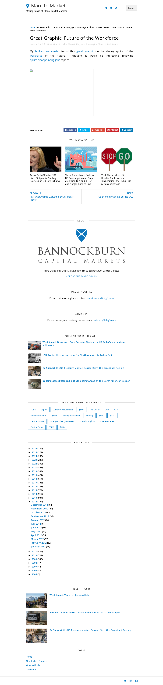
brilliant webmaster (47, 51)
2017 (34, 482)
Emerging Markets (71, 415)
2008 (34, 562)
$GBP (54, 415)
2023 (34, 459)
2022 (34, 463)
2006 (34, 570)
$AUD (101, 415)
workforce (36, 55)
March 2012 (37, 539)
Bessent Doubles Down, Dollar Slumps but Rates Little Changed (85, 612)
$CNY (62, 427)
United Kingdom (87, 421)
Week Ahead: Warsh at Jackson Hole (69, 595)
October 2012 (38, 512)
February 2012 (39, 542)
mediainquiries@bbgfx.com (100, 298)
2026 (34, 448)
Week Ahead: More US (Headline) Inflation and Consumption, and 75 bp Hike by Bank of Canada (116, 179)
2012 (34, 501)
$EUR (81, 409)
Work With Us (33, 665)
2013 (34, 497)
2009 (34, 559)
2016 (34, 486)
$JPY (116, 409)
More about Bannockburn (81, 276)
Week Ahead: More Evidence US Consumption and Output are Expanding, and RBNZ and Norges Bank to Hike (80, 179)
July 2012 (36, 523)
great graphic (85, 51)
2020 (34, 471)
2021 (34, 467)
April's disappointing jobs (45, 60)
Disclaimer (31, 669)
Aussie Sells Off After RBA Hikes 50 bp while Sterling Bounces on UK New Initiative (45, 177)
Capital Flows (37, 427)
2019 (34, 475)
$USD (33, 409)
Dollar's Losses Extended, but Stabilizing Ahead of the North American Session (86, 380)
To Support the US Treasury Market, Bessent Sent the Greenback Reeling (83, 367)
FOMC (51, 427)
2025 (34, 452)
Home (32, 27)
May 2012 (36, 531)
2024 (34, 456)
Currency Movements (63, 409)
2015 (34, 490)
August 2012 (38, 520)
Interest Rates (107, 421)
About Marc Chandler (37, 661)
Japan (44, 409)
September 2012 (40, 516)
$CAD (112, 415)
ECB (107, 409)
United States (102, 27)
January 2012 (38, 546)
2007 (34, 566)
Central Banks (37, 421)
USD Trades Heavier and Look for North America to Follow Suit (77, 355)
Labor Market (59, 27)
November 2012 (40, 508)
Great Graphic (44, 27)
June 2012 (36, 527)
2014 (34, 493)
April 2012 (36, 535)
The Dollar (94, 409)
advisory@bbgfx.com (105, 320)
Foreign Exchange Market (62, 421)
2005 (34, 574)
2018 (34, 478)
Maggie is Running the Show (80, 27)
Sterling (89, 415)
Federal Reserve (38, 415)
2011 (34, 551)
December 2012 (39, 504)
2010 (34, 555)
